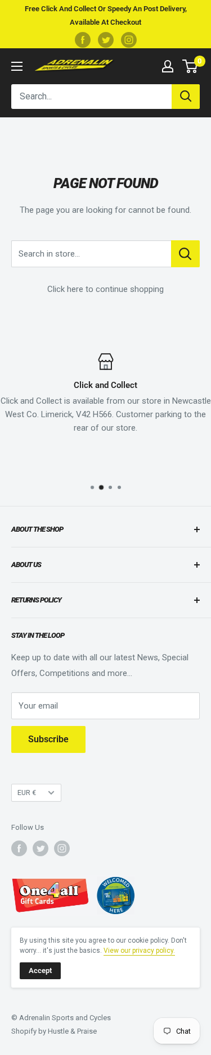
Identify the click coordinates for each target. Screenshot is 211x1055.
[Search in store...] (185, 253)
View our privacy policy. (139, 950)
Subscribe (48, 739)
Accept (40, 970)
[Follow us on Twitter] (106, 40)
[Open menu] (17, 66)
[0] (190, 66)
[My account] (167, 66)
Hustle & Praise (72, 1031)
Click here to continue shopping (105, 289)
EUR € (26, 792)
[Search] (186, 96)
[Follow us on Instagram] (129, 40)
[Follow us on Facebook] (83, 40)
